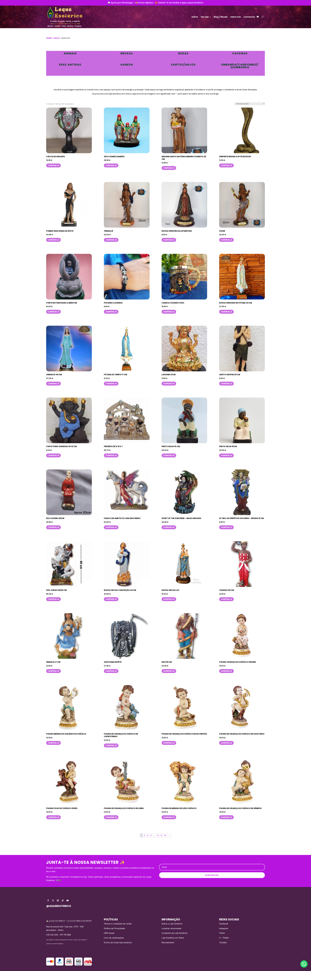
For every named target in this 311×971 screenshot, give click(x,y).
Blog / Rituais (221, 16)
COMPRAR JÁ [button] (53, 165)
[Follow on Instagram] (58, 900)
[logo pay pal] (60, 965)
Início (57, 38)
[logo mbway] (69, 965)
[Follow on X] (53, 900)
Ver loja (205, 16)
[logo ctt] (88, 965)
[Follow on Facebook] (48, 900)
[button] (304, 964)
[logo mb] (78, 965)
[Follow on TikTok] (63, 900)
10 (165, 835)
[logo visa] (50, 965)
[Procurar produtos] (262, 17)
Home (195, 16)
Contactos (249, 16)
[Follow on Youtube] (67, 900)
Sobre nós (235, 16)
